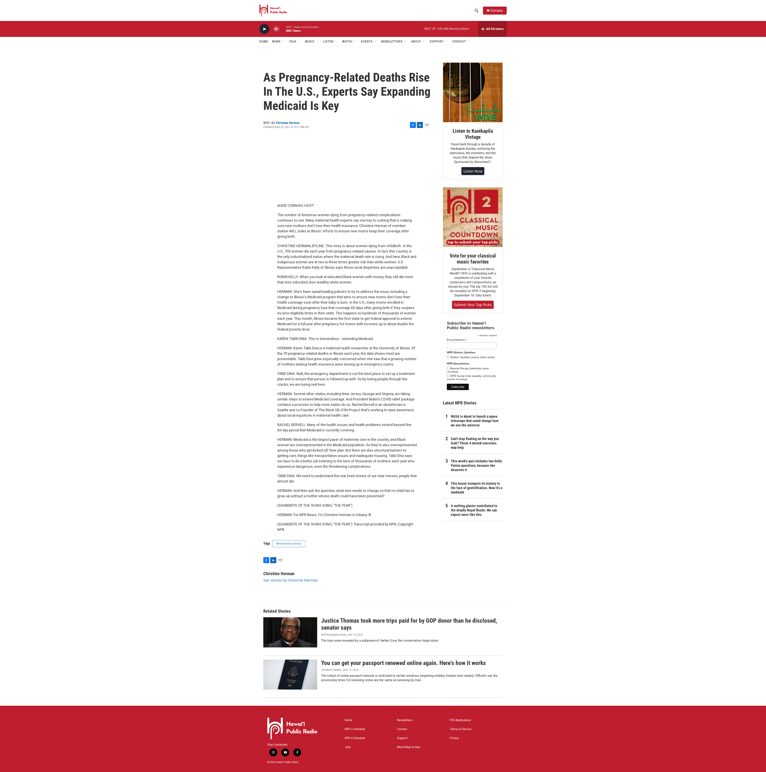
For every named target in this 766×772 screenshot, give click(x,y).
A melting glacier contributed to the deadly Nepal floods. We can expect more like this (474, 510)
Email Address (457, 340)
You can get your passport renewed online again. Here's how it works (403, 662)
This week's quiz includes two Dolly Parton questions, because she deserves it (476, 465)
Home (263, 41)
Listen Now (472, 171)
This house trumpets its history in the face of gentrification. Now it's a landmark (476, 487)
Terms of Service (460, 729)
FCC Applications (460, 720)
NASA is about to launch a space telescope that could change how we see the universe (474, 420)
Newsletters (404, 720)
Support (402, 738)
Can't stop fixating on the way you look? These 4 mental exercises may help (475, 443)
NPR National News (288, 543)
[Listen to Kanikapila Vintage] (472, 92)
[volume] (276, 29)
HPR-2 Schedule (355, 738)
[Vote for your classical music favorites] (472, 217)
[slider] (282, 29)
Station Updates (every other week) (472, 357)
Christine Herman (287, 123)
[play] (264, 29)
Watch (347, 41)
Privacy (454, 738)
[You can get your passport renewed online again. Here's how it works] (290, 675)
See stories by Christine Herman (290, 580)
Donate (496, 10)
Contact (402, 729)
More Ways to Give (408, 747)
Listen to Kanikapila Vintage (473, 134)
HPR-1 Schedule (355, 729)
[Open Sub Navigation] (283, 41)
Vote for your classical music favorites (473, 259)
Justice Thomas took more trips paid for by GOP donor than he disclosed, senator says (409, 624)
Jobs (348, 747)
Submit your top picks (473, 304)
